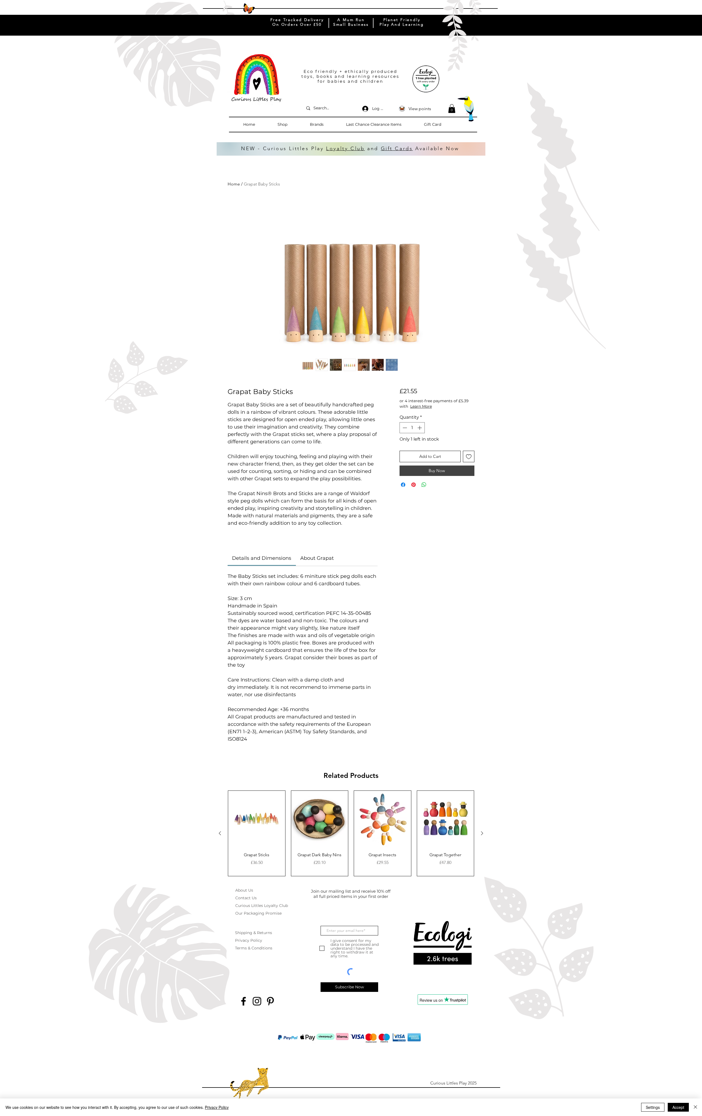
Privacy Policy (248, 940)
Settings (653, 1107)
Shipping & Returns (253, 932)
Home (234, 184)
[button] (291, 124)
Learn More (443, 406)
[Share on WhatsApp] (424, 484)
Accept (678, 1107)
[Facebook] (243, 1001)
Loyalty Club (345, 148)
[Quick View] (256, 819)
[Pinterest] (270, 1001)
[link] (261, 558)
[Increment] (420, 428)
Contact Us (246, 897)
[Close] (695, 1107)
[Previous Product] (220, 833)
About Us (244, 890)
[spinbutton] (412, 428)
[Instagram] (257, 1001)
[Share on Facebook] (403, 484)
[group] (351, 833)
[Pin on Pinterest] (413, 484)
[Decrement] (404, 428)
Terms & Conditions (253, 948)
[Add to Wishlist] (469, 457)
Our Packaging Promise (258, 913)
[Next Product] (482, 833)
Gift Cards (397, 148)
